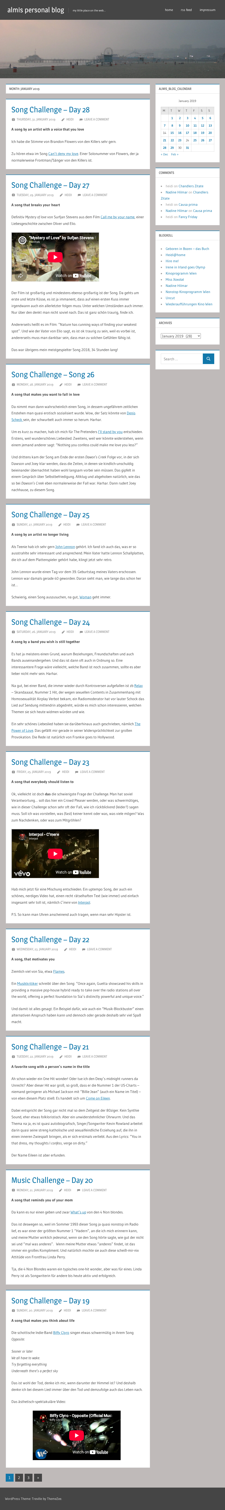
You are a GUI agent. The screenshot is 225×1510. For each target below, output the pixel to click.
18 (195, 133)
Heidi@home (175, 255)
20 (210, 133)
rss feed (186, 10)
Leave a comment (96, 119)
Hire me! (172, 261)
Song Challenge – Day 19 (50, 1300)
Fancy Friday (188, 217)
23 (179, 140)
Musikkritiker (27, 983)
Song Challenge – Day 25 (50, 514)
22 (172, 140)
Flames (58, 971)
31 (187, 148)
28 (164, 148)
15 (172, 133)
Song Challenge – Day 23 (50, 762)
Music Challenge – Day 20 (52, 1180)
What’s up (78, 1212)
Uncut (170, 298)
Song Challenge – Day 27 (50, 185)
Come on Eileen (98, 1098)
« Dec (164, 154)
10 (187, 126)
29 (172, 148)
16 (179, 133)
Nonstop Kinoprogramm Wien (188, 292)
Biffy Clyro (61, 1332)
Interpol (84, 902)
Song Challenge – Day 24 (50, 622)
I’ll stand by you (110, 431)
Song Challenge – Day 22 (50, 939)
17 (187, 133)
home (169, 10)
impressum (208, 10)
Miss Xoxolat (175, 279)
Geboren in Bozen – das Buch (187, 248)
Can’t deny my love (63, 153)
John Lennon (65, 546)
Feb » (174, 154)
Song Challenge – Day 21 (50, 1046)
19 (202, 133)
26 (202, 140)
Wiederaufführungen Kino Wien (189, 304)
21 (164, 140)
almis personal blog (35, 9)
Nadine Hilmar (177, 192)
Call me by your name (117, 217)
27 (210, 140)
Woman (85, 597)
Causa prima (188, 204)
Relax (138, 685)
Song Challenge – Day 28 (50, 109)
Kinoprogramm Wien (181, 273)
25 (195, 140)
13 (210, 126)
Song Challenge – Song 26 (52, 374)
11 (195, 126)
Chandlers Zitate (191, 186)
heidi (70, 119)
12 (202, 126)
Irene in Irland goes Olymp (185, 267)
